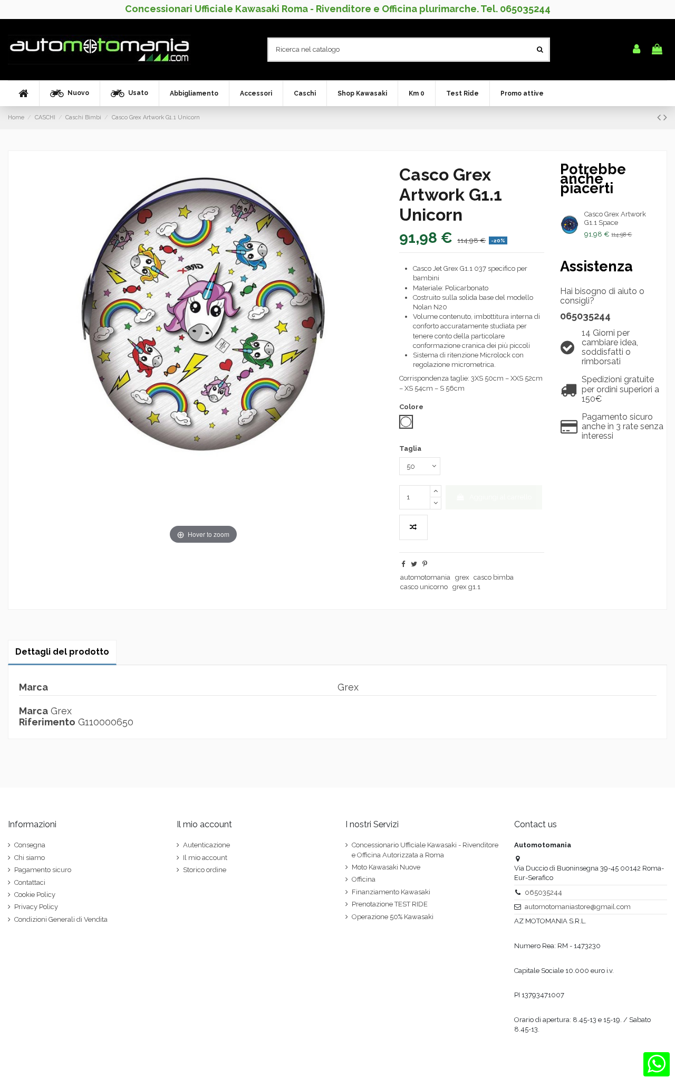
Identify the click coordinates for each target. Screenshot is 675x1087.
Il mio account (205, 858)
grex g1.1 (466, 587)
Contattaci (29, 882)
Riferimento (47, 722)
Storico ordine (204, 870)
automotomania (425, 577)
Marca (33, 711)
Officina (363, 879)
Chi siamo (29, 858)
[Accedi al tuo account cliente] (636, 49)
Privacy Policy (36, 907)
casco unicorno (424, 587)
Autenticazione (206, 845)
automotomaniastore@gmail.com (578, 907)
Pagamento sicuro (42, 870)
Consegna (29, 845)
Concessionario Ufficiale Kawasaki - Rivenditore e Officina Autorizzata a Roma (425, 849)
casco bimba (494, 577)
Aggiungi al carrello (500, 497)
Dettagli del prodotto (62, 652)
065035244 (585, 316)
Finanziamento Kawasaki (391, 892)
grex (462, 577)
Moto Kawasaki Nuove (386, 867)
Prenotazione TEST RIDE (390, 904)
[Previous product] (660, 117)
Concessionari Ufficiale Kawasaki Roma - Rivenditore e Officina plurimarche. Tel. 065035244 (338, 8)
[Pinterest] (424, 564)
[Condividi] (403, 564)
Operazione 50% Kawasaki (392, 917)
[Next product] (665, 117)
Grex (61, 710)
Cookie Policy (34, 895)
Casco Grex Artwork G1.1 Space (615, 218)
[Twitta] (414, 564)
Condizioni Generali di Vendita (61, 919)
